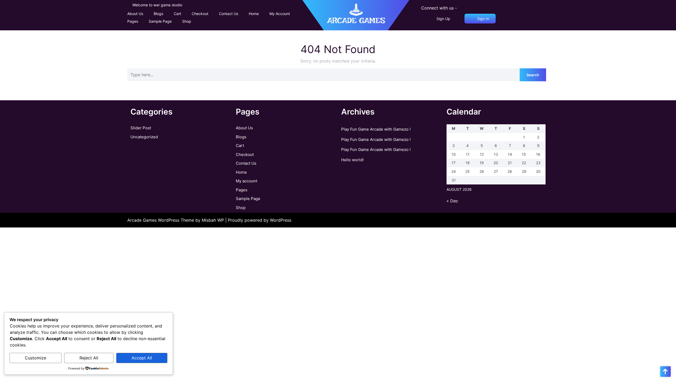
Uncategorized (144, 136)
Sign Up (443, 18)
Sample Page (160, 21)
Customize (35, 357)
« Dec (452, 200)
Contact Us (228, 13)
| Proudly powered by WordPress (258, 220)
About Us (135, 13)
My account (279, 13)
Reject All (88, 357)
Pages (132, 21)
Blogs (158, 13)
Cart (177, 13)
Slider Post (140, 127)
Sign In (482, 18)
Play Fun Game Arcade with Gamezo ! (376, 129)
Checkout (200, 13)
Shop (186, 21)
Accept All (142, 357)
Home (254, 13)
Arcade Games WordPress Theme (161, 220)
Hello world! (352, 159)
